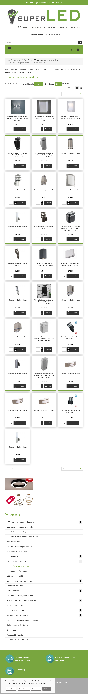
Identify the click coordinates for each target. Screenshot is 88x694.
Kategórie (27, 60)
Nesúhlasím (11, 689)
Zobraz (51, 84)
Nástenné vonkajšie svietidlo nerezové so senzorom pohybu (70, 117)
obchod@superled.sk (38, 3)
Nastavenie (36, 689)
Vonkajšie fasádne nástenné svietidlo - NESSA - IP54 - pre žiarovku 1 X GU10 (70, 228)
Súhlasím (47, 689)
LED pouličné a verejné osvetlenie (46, 60)
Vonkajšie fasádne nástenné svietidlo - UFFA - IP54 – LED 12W (44, 118)
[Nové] (19, 500)
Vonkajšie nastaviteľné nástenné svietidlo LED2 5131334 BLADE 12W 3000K (17, 118)
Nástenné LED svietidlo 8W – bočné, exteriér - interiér (70, 264)
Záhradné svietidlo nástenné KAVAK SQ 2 (70, 411)
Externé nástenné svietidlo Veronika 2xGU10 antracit (44, 264)
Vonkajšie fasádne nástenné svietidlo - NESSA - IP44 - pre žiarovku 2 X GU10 (44, 302)
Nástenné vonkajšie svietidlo (70, 153)
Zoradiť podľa (28, 84)
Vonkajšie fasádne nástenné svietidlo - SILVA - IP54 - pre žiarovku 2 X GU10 (17, 155)
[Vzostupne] (45, 84)
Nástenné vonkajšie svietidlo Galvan (44, 227)
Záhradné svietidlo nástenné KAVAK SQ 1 (70, 338)
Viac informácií (24, 689)
